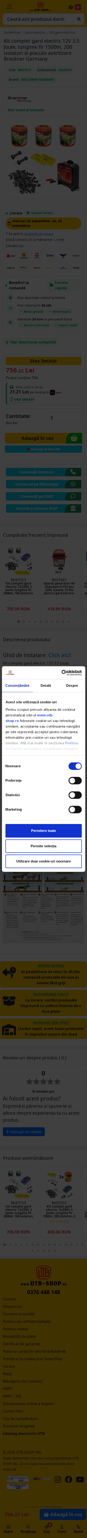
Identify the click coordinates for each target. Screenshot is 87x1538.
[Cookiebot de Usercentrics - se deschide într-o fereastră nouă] (62, 673)
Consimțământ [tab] (17, 685)
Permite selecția (43, 846)
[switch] (75, 780)
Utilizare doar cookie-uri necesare (43, 861)
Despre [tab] (72, 685)
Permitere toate (43, 831)
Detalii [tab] (46, 685)
